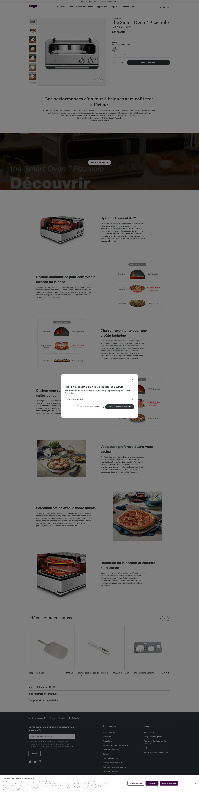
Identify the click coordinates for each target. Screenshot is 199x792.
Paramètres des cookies (136, 783)
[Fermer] (195, 783)
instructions (65, 784)
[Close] (132, 380)
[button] (119, 406)
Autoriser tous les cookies (169, 783)
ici (8, 788)
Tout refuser (152, 783)
